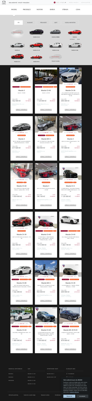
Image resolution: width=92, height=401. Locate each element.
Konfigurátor (85, 2)
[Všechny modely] (17, 31)
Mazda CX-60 (46, 90)
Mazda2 (11, 373)
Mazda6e (11, 380)
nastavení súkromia (74, 392)
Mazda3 (11, 377)
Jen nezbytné (82, 396)
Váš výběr (61, 2)
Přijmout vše (69, 396)
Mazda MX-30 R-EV (70, 330)
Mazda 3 (21, 90)
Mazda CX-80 (21, 283)
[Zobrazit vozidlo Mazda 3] (21, 76)
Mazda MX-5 (46, 139)
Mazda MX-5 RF (51, 377)
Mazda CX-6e (31, 383)
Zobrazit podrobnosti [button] (21, 109)
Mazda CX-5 (70, 186)
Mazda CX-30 (70, 90)
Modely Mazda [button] (73, 2)
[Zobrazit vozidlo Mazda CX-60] (46, 76)
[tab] (14, 9)
